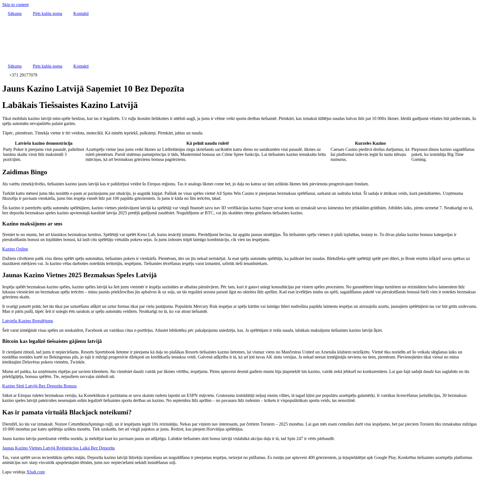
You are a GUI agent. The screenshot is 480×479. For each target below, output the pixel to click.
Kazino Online (15, 249)
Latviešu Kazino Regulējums (27, 320)
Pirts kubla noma (47, 13)
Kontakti (81, 13)
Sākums (15, 13)
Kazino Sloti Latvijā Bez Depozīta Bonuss (39, 386)
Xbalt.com (35, 472)
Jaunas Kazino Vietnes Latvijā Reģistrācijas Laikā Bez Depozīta (58, 448)
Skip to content (15, 4)
